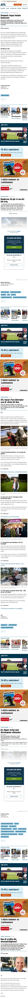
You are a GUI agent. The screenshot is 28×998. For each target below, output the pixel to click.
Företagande (4, 12)
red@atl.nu (3, 87)
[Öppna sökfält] (27, 8)
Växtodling (13, 8)
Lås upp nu (14, 247)
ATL (2, 412)
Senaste (3, 8)
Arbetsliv (4, 625)
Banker (3, 294)
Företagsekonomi (15, 292)
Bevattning (4, 826)
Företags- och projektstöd (9, 834)
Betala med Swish (14, 265)
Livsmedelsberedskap (19, 297)
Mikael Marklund (13, 213)
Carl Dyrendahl (4, 953)
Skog (7, 8)
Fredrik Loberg (4, 749)
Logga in (19, 231)
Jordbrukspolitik (6, 297)
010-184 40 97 (4, 88)
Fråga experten (15, 118)
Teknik (19, 8)
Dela (4, 99)
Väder (15, 829)
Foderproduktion (6, 829)
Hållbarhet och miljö (7, 831)
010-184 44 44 (4, 285)
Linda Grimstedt (5, 28)
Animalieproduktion (7, 627)
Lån (8, 294)
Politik (13, 294)
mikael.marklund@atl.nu (7, 284)
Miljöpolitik (4, 836)
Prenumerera (17, 4)
